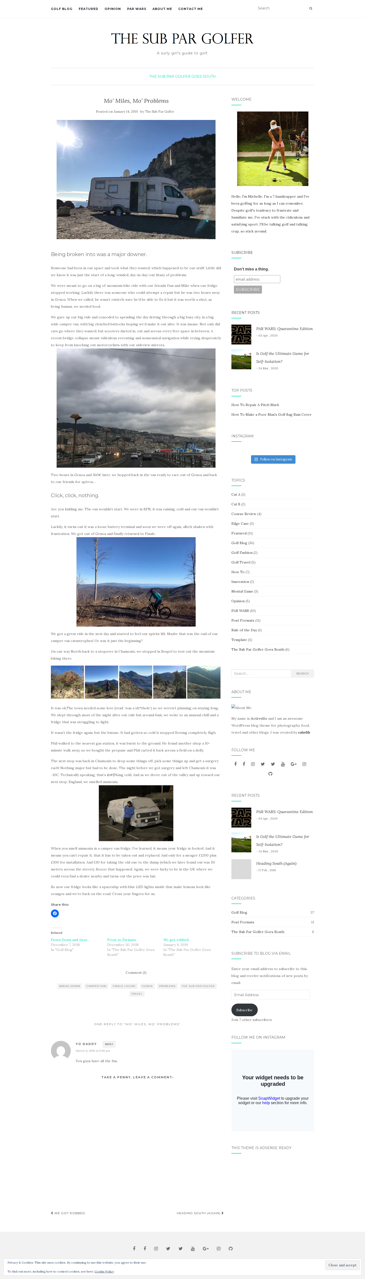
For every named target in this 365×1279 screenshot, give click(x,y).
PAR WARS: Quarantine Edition (284, 328)
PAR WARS (136, 9)
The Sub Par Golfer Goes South (182, 76)
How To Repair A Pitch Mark (255, 405)
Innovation (240, 581)
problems (167, 986)
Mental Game (242, 591)
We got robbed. (176, 940)
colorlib (304, 732)
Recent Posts (245, 312)
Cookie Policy (104, 1271)
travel (137, 993)
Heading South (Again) (199, 1213)
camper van (96, 986)
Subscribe (242, 252)
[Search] (310, 8)
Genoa (147, 986)
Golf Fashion (242, 552)
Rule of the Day (244, 630)
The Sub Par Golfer (159, 112)
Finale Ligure (124, 986)
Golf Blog (62, 9)
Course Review (243, 514)
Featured (88, 9)
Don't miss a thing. (251, 269)
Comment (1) (136, 972)
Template (239, 640)
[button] (67, 682)
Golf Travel (240, 562)
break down (69, 986)
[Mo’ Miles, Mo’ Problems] (136, 179)
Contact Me (190, 9)
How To (238, 572)
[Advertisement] (272, 1191)
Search (302, 673)
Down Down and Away (69, 940)
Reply (109, 1044)
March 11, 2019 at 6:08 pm (93, 1051)
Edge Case (240, 523)
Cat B (235, 504)
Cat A (235, 494)
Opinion (113, 9)
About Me (162, 9)
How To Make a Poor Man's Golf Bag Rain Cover (271, 414)
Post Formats (242, 620)
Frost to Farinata (121, 940)
